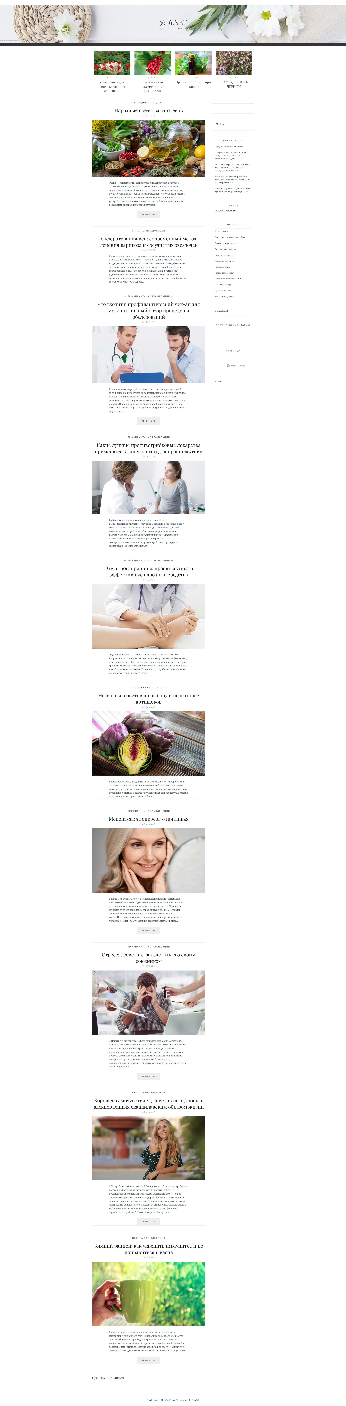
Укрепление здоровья (148, 231)
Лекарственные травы (225, 243)
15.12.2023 (148, 1257)
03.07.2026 (149, 250)
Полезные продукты (148, 687)
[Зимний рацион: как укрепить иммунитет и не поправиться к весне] (148, 1325)
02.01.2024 (148, 1112)
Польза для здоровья (148, 1238)
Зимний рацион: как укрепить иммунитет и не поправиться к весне (148, 1248)
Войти (218, 382)
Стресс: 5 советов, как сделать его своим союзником (149, 957)
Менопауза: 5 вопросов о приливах (149, 818)
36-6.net (173, 22)
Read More (151, 215)
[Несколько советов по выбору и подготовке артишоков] (148, 774)
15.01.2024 (148, 966)
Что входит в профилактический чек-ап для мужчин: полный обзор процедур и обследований (148, 310)
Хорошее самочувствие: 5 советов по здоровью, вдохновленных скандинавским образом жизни (149, 1103)
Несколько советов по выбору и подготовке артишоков (148, 698)
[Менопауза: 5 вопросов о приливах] (148, 891)
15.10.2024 (148, 580)
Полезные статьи (223, 267)
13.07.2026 (148, 115)
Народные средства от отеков (148, 110)
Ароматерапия (221, 231)
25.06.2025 (148, 322)
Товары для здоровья (225, 285)
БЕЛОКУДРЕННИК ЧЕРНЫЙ (234, 84)
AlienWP (195, 1400)
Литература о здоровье (225, 249)
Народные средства (149, 102)
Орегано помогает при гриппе (193, 84)
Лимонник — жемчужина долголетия (152, 86)
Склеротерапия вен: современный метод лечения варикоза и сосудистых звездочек (149, 241)
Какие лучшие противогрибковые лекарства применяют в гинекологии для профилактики (149, 448)
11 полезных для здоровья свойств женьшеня (112, 86)
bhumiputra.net (221, 311)
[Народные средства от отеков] (148, 175)
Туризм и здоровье (223, 291)
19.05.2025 (148, 456)
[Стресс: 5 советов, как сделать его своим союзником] (148, 1034)
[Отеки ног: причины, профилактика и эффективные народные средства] (148, 647)
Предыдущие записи (108, 1378)
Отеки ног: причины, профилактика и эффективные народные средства (148, 571)
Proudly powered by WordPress (161, 1400)
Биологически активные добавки (231, 237)
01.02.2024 (148, 707)
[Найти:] (231, 124)
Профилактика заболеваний (148, 296)
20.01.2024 (148, 824)
